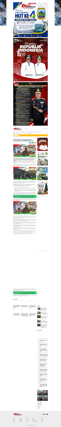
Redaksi (23, 133)
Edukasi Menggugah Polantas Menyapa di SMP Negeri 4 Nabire (40, 393)
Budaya (14, 418)
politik (27, 418)
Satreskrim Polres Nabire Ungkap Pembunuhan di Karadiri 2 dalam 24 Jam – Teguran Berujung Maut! (44, 355)
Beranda (14, 133)
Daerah (14, 419)
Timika (42, 420)
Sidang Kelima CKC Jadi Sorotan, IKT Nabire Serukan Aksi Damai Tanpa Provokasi (37, 135)
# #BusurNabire (39, 404)
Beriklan (25, 133)
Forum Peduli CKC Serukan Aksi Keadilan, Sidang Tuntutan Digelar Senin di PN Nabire (32, 306)
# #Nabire (38, 407)
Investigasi (20, 418)
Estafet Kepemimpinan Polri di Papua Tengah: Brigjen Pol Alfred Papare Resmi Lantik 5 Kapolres (43, 370)
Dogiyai (42, 421)
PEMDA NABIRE (34, 420)
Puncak (42, 418)
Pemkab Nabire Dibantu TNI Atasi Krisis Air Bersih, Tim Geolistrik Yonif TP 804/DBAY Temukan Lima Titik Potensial (24, 314)
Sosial (27, 420)
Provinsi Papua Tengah (36, 421)
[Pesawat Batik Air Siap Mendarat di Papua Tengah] (42, 334)
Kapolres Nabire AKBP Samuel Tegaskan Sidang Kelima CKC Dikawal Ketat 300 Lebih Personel (16, 306)
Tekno (27, 421)
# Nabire (38, 408)
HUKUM (33, 419)
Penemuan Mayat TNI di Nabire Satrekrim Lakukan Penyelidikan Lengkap (43, 345)
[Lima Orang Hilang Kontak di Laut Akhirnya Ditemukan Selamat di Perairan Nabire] (16, 311)
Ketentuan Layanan (18, 133)
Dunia (14, 420)
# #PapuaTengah (39, 403)
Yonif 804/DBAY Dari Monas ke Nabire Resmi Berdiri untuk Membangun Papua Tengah (43, 360)
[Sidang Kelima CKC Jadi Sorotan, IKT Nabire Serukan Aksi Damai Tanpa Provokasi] (25, 302)
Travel (33, 418)
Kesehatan (20, 419)
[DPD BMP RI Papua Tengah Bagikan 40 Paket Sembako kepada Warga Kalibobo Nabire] (33, 311)
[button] (47, 132)
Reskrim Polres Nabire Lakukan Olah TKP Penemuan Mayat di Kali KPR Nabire (44, 375)
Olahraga (20, 421)
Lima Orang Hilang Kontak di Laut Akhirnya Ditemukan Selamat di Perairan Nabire (16, 314)
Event (14, 421)
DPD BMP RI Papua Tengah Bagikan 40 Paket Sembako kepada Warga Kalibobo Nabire (32, 314)
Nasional (20, 420)
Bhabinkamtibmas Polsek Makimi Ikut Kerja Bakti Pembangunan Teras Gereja (45, 393)
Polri (27, 419)
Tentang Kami (29, 133)
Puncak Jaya (42, 419)
